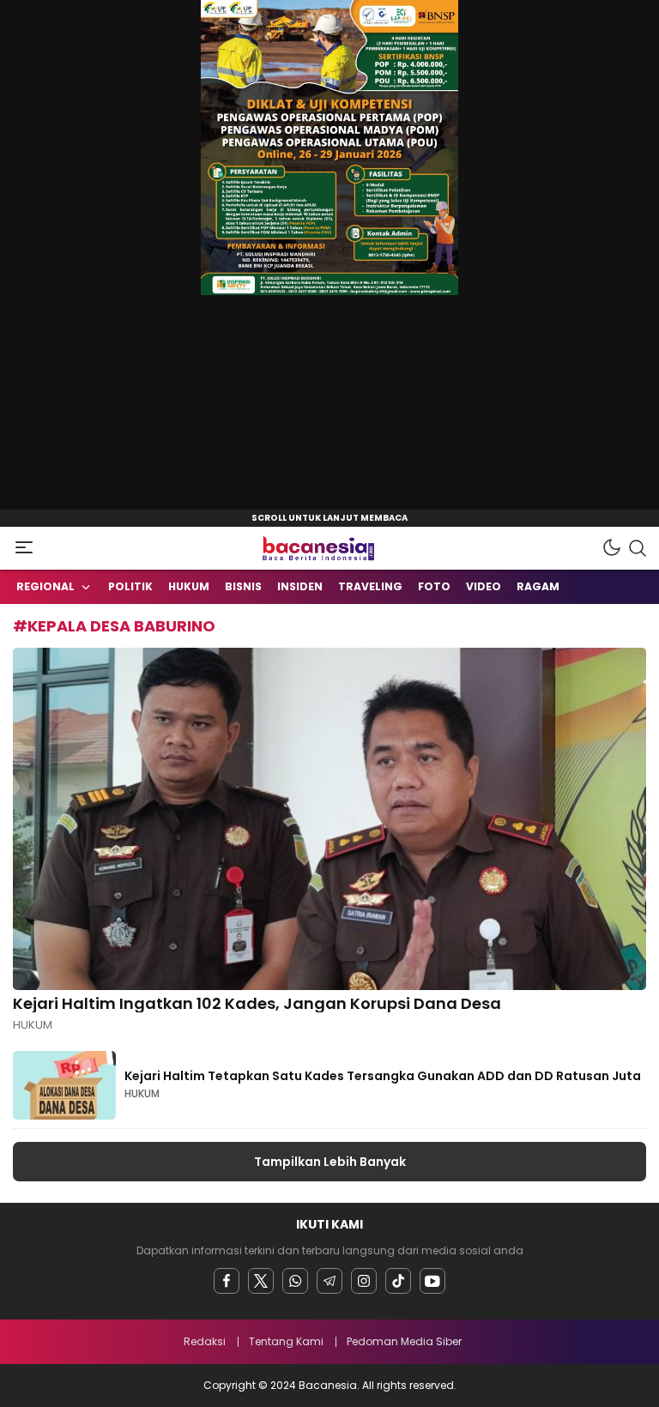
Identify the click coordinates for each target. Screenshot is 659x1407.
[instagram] (364, 1281)
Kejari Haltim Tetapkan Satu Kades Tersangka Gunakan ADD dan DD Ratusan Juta (382, 1075)
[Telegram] (329, 1281)
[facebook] (226, 1281)
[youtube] (432, 1281)
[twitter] (261, 1281)
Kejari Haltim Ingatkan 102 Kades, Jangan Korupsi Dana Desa (259, 1003)
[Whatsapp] (295, 1281)
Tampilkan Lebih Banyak (330, 1161)
